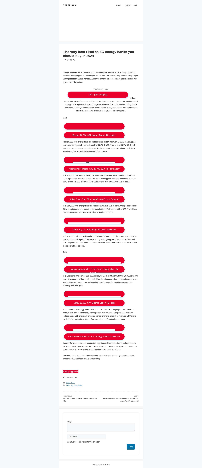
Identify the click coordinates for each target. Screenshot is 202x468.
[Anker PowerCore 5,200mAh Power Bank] (94, 327)
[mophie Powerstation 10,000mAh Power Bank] (94, 260)
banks (68, 385)
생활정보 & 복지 (131, 5)
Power (80, 385)
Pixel (75, 385)
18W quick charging (98, 94)
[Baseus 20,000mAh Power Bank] (94, 126)
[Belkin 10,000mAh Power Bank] (94, 221)
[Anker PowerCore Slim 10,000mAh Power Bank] (94, 190)
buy (72, 385)
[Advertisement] (101, 26)
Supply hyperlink (70, 371)
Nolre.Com (69, 5)
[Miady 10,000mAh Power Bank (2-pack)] (94, 294)
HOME (118, 5)
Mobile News (70, 383)
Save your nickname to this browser (85, 442)
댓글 (69, 422)
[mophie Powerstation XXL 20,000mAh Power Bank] (94, 160)
